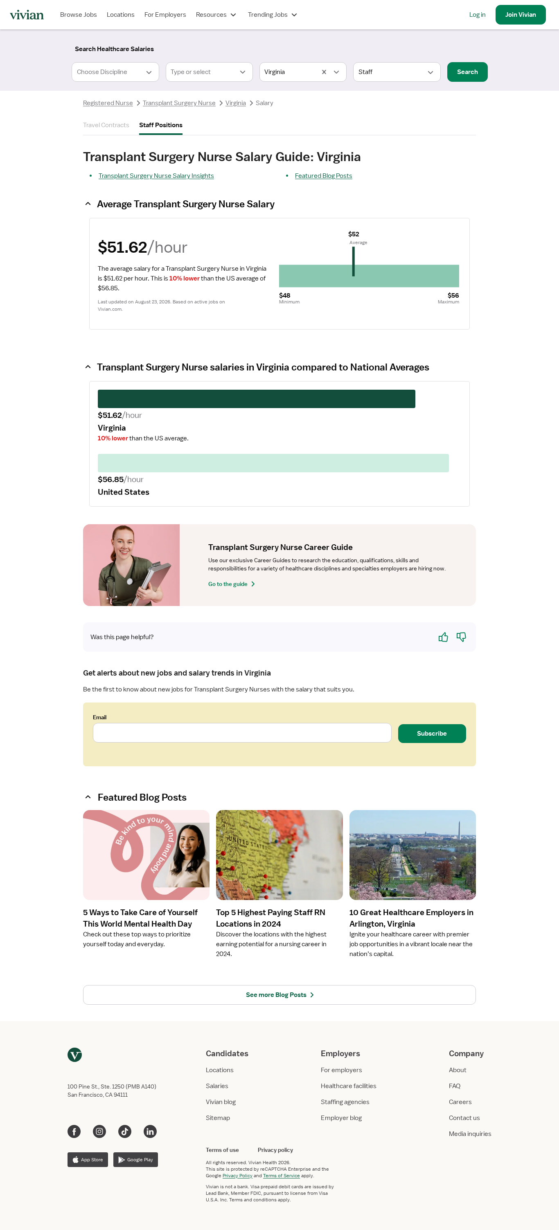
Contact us (464, 1118)
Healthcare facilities (348, 1086)
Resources (211, 15)
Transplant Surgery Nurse (179, 103)
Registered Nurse (108, 103)
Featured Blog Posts (323, 176)
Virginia (235, 103)
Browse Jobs (78, 15)
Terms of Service (281, 1175)
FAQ (454, 1086)
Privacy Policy (237, 1175)
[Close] (397, 47)
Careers (460, 1102)
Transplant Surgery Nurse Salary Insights (156, 176)
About (458, 1070)
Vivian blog (221, 1102)
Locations (121, 15)
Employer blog (341, 1118)
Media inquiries (470, 1134)
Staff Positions (161, 125)
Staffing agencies (345, 1102)
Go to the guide (228, 584)
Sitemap (218, 1118)
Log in (477, 15)
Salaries (217, 1086)
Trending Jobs (268, 15)
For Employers (165, 15)
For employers (341, 1070)
